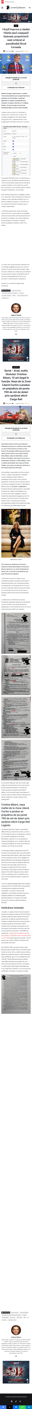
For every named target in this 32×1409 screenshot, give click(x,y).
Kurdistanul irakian (6, 295)
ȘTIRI (16, 26)
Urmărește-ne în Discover (16, 87)
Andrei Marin (9, 51)
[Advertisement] (16, 246)
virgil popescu (5, 298)
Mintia (14, 295)
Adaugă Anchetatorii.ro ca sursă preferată (16, 78)
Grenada (21, 293)
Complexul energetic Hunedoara (10, 293)
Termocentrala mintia (22, 295)
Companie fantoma (16, 290)
